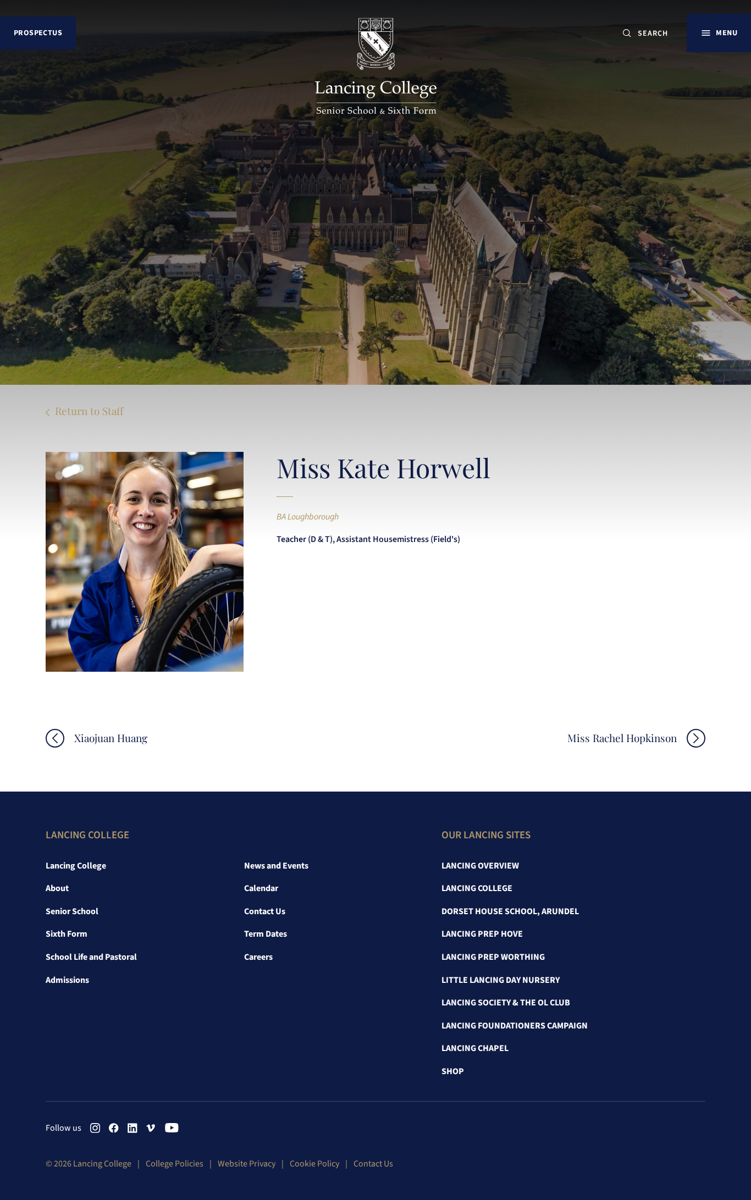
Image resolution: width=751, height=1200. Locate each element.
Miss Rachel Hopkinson (622, 738)
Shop (452, 1071)
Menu (726, 32)
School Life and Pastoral (91, 957)
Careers (258, 957)
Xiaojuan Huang (110, 738)
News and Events (276, 866)
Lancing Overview (480, 866)
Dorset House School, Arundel (510, 911)
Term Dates (265, 934)
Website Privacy (246, 1164)
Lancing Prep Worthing (493, 957)
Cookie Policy (314, 1164)
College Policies (174, 1164)
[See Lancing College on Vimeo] (151, 1128)
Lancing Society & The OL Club (505, 1003)
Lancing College (76, 866)
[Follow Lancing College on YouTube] (170, 1128)
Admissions (67, 980)
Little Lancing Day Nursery (500, 980)
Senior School (72, 911)
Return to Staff (89, 410)
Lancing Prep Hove (482, 934)
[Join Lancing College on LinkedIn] (132, 1128)
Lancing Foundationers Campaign (514, 1026)
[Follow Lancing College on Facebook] (114, 1128)
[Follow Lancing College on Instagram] (95, 1128)
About (57, 888)
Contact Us (264, 911)
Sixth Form (66, 934)
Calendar (261, 888)
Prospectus (38, 32)
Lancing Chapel (475, 1048)
